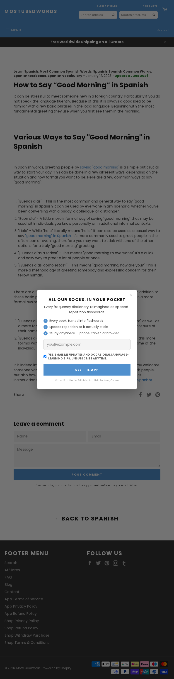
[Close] (131, 295)
